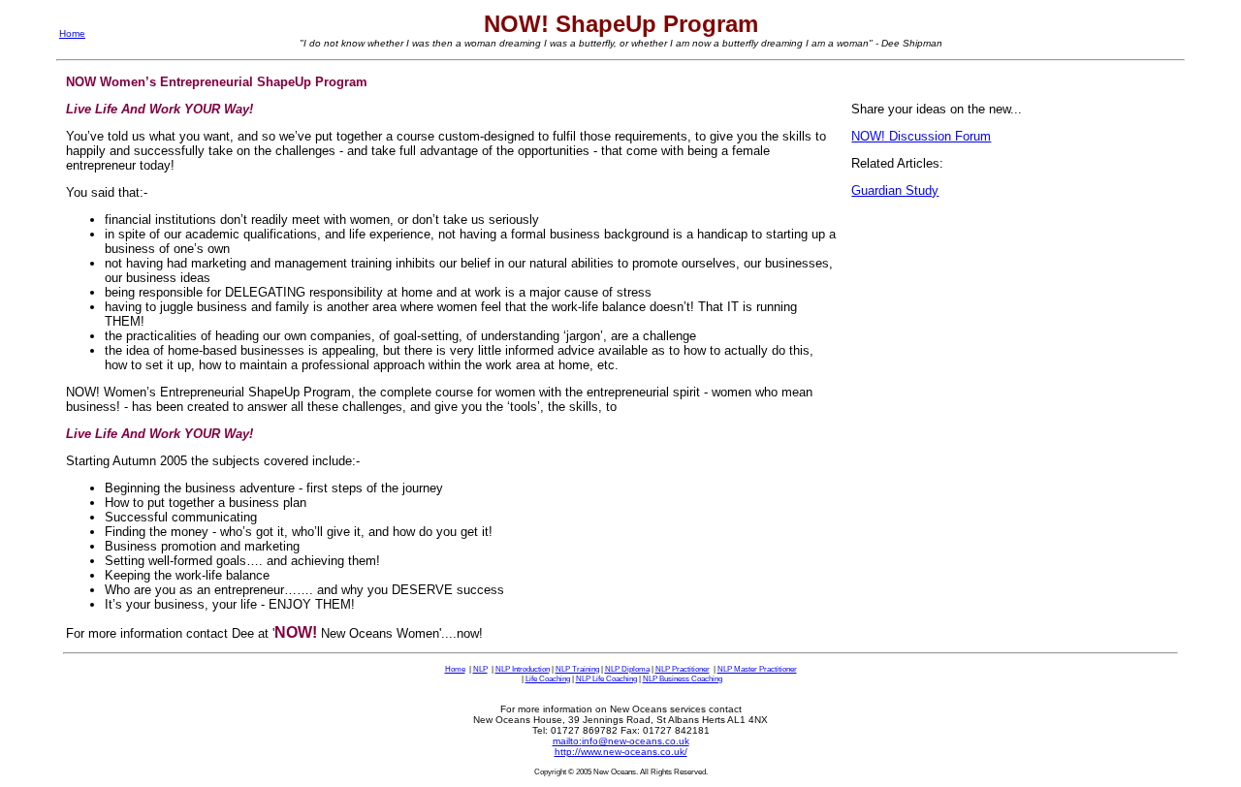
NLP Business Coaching (682, 678)
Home (72, 33)
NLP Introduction (522, 669)
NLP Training (577, 669)
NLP (480, 669)
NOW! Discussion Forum (921, 136)
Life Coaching (547, 678)
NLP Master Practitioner (757, 669)
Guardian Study (895, 190)
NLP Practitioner (682, 669)
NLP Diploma (627, 669)
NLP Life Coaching (606, 678)
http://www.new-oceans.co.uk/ (621, 751)
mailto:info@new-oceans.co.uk (621, 741)
